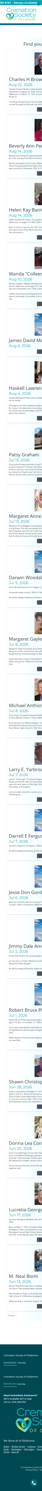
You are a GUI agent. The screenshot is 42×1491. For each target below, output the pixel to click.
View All (15, 1452)
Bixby (6, 1446)
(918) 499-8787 (10, 1362)
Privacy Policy (31, 1470)
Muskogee (16, 1449)
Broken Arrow (18, 1446)
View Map (22, 1362)
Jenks (6, 1449)
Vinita (6, 1452)
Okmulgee (29, 1449)
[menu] (38, 4)
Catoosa (31, 1446)
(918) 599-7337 (10, 1384)
